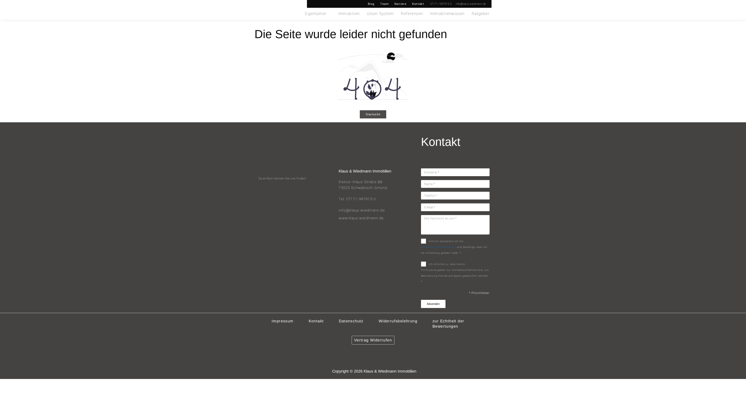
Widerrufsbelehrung (398, 321)
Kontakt (418, 3)
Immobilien (349, 13)
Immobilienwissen (447, 13)
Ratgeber (480, 13)
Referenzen (412, 13)
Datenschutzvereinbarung (438, 247)
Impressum (283, 321)
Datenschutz (351, 321)
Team (384, 3)
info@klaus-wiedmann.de (362, 210)
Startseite (373, 114)
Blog (371, 3)
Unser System (380, 13)
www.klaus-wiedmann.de (361, 218)
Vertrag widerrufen (373, 340)
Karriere (400, 3)
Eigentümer (316, 13)
